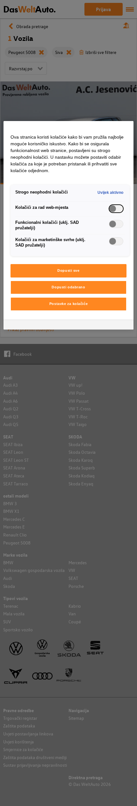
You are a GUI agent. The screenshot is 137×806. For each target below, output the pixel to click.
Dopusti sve (68, 270)
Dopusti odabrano (68, 287)
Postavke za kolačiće (68, 304)
